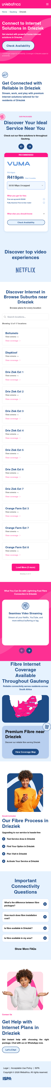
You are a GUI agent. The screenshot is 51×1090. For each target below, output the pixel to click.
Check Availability (18, 46)
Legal (5, 1068)
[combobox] (26, 185)
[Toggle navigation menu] (47, 4)
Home (4, 11)
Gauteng (13, 11)
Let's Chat (10, 1049)
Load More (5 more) (25, 567)
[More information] (44, 199)
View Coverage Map (25, 751)
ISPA (37, 1068)
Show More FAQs (25, 949)
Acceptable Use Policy (21, 1068)
